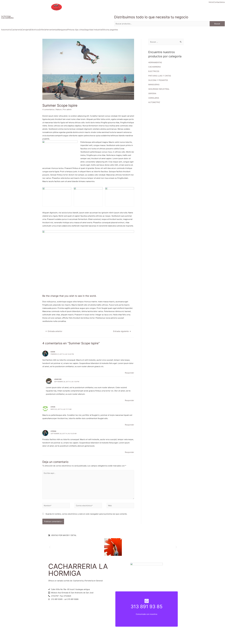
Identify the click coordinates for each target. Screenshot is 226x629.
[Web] (120, 506)
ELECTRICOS (153, 71)
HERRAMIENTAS (155, 62)
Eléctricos (34, 30)
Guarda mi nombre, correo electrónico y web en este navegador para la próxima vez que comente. (86, 514)
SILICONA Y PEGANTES (158, 80)
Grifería (42, 30)
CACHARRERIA (154, 67)
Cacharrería (16, 30)
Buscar (217, 24)
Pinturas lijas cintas (75, 30)
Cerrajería (26, 30)
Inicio (211, 2)
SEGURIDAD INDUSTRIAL (158, 89)
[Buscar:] (166, 42)
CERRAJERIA (153, 98)
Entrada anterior (53, 331)
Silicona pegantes (110, 30)
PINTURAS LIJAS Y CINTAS (159, 76)
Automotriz (6, 30)
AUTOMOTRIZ (154, 102)
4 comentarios (48, 109)
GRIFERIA (152, 93)
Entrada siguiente (122, 331)
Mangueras (62, 30)
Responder (129, 373)
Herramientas (52, 30)
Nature (59, 109)
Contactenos (219, 2)
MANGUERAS (153, 84)
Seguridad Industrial (93, 30)
